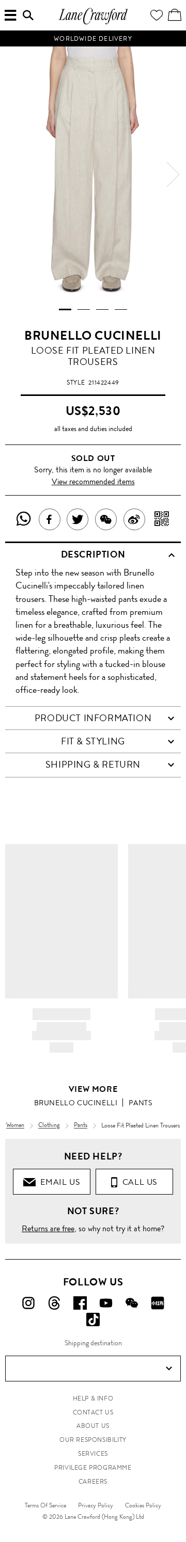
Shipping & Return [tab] (93, 764)
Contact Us (93, 1412)
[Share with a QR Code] (161, 519)
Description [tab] (93, 554)
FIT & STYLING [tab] (93, 741)
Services (93, 1453)
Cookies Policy (143, 1505)
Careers (93, 1481)
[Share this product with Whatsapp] (24, 519)
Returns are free (48, 1228)
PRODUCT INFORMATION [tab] (93, 718)
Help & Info (93, 1398)
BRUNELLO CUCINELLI (93, 335)
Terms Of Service (45, 1505)
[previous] (13, 174)
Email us (58, 1182)
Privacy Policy (95, 1505)
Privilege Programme (92, 1467)
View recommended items (93, 481)
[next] (173, 174)
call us (138, 1182)
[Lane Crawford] (93, 23)
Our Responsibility (93, 1439)
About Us (93, 1425)
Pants (140, 1103)
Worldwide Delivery (93, 38)
